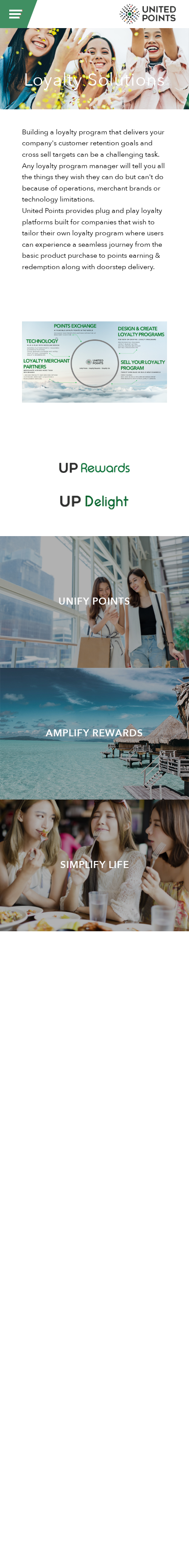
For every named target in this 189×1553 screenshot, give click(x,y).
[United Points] (148, 14)
